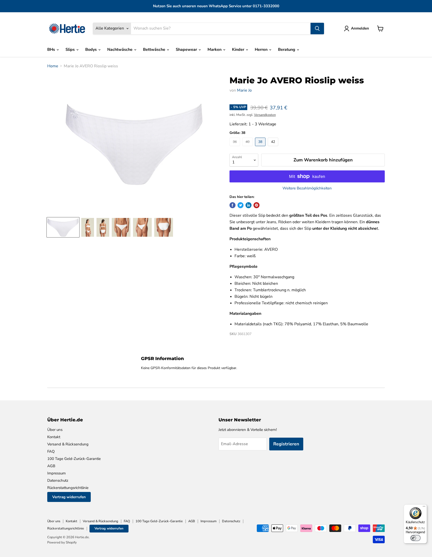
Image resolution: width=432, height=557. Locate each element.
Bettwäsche (154, 49)
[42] (274, 147)
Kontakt (53, 436)
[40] (248, 147)
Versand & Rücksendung (67, 444)
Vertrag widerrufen (69, 496)
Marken (215, 49)
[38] (261, 147)
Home (52, 66)
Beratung (287, 49)
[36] (235, 147)
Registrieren (286, 444)
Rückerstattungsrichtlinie (67, 487)
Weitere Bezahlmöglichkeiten (307, 188)
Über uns (54, 429)
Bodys (91, 49)
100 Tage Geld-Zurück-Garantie (74, 458)
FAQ (51, 451)
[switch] (415, 538)
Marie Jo (244, 90)
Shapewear (187, 49)
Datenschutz (57, 480)
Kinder (238, 49)
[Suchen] (317, 28)
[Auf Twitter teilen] (241, 205)
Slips (71, 49)
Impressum (56, 473)
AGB (51, 465)
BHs (51, 49)
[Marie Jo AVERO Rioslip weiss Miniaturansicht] (63, 227)
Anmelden (360, 28)
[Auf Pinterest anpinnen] (257, 205)
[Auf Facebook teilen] (233, 205)
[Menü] (424, 507)
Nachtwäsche (120, 49)
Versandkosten (265, 115)
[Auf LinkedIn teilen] (249, 205)
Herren (261, 49)
